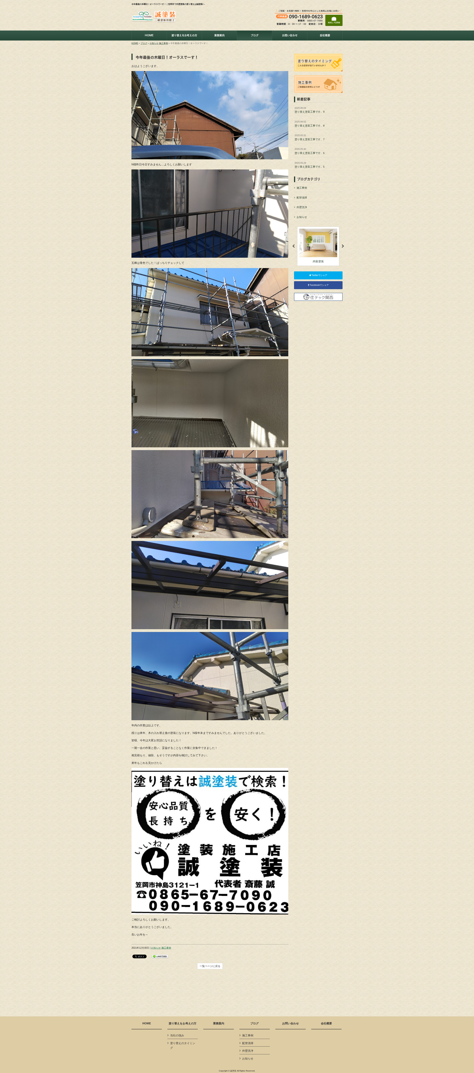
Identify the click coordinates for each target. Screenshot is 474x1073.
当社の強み (177, 1035)
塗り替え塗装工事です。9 (310, 110)
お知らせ (154, 43)
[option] (318, 246)
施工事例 (163, 43)
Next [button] (343, 246)
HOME (134, 43)
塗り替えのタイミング (182, 1046)
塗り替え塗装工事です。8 (310, 123)
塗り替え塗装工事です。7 (310, 137)
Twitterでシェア (319, 275)
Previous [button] (293, 246)
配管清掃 (302, 197)
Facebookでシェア (319, 285)
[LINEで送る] (160, 956)
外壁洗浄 (302, 207)
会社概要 (326, 1023)
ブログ (144, 43)
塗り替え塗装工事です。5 (310, 165)
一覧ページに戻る (210, 966)
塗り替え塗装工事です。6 (310, 151)
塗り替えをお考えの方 (182, 1023)
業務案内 (218, 1023)
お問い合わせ (290, 1023)
